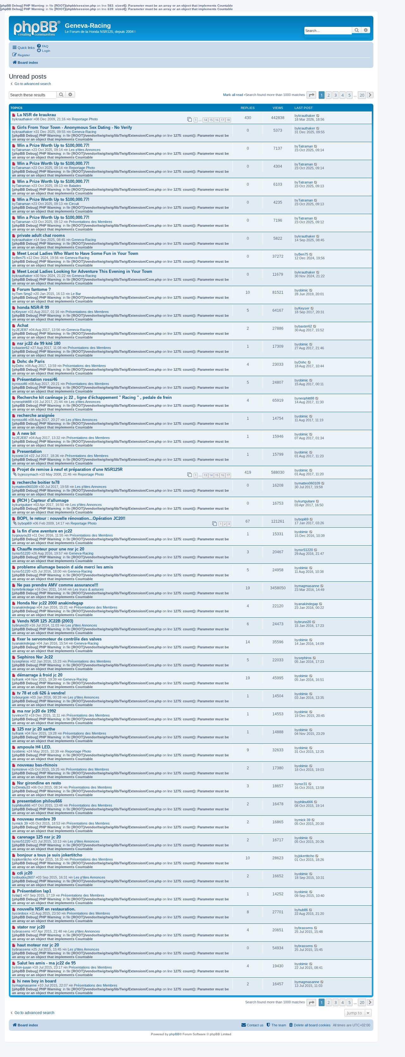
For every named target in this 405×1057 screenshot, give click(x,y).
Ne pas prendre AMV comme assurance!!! (57, 585)
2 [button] (328, 95)
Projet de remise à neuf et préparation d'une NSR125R (69, 469)
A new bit (26, 433)
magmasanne (308, 586)
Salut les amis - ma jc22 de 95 (46, 963)
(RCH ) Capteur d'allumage (43, 500)
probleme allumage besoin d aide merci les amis (65, 567)
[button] (311, 95)
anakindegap (25, 607)
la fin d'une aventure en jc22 (44, 531)
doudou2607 (25, 877)
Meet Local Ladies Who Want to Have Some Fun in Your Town (77, 253)
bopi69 (27, 523)
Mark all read (233, 95)
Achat (22, 325)
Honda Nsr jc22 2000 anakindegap (50, 603)
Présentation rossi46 (37, 379)
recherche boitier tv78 (38, 482)
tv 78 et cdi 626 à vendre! (41, 693)
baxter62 (305, 326)
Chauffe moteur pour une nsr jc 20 (50, 549)
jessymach (30, 474)
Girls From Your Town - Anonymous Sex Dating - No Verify (74, 127)
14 (205, 120)
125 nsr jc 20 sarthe (36, 729)
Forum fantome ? (34, 289)
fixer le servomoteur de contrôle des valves (59, 639)
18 (228, 120)
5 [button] (349, 95)
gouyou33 (23, 535)
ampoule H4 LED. (34, 747)
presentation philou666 (39, 801)
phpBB (174, 1034)
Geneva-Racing (84, 132)
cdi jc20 (24, 873)
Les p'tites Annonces (85, 150)
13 (205, 475)
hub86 (303, 910)
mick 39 (304, 820)
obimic (303, 290)
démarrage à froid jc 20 (39, 675)
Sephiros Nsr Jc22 (35, 657)
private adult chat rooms (41, 235)
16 (216, 120)
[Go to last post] (318, 115)
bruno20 (304, 622)
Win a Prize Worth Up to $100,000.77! (53, 145)
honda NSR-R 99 (33, 307)
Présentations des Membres (90, 222)
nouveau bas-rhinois (37, 765)
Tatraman (23, 150)
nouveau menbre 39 (36, 819)
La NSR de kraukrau (36, 114)
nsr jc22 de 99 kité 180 (38, 343)
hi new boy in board (36, 981)
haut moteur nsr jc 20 (38, 945)
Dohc (302, 362)
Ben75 (303, 254)
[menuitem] (42, 46)
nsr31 (302, 784)
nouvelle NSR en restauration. (46, 909)
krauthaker (24, 119)
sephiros (305, 658)
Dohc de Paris (31, 361)
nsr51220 (23, 553)
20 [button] (362, 95)
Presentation (29, 451)
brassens (23, 931)
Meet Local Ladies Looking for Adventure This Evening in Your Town (84, 271)
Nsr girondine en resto (39, 783)
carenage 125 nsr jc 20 (39, 837)
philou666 (23, 805)
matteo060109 (27, 487)
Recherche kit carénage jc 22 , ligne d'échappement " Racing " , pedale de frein (94, 397)
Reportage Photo (85, 119)
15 (211, 120)
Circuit (74, 204)
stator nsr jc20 (31, 927)
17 (222, 120)
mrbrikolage (25, 589)
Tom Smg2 (24, 294)
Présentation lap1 (34, 891)
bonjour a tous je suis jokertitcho (49, 855)
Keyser (303, 308)
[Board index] (37, 27)
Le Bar (76, 294)
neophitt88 (24, 402)
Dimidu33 (23, 787)
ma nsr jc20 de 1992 (36, 711)
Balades (75, 186)
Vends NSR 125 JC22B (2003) (45, 621)
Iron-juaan (23, 967)
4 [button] (342, 95)
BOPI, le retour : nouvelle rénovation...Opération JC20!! (71, 518)
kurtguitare (24, 505)
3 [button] (335, 95)
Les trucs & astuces (88, 589)
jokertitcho (24, 859)
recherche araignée (35, 415)
